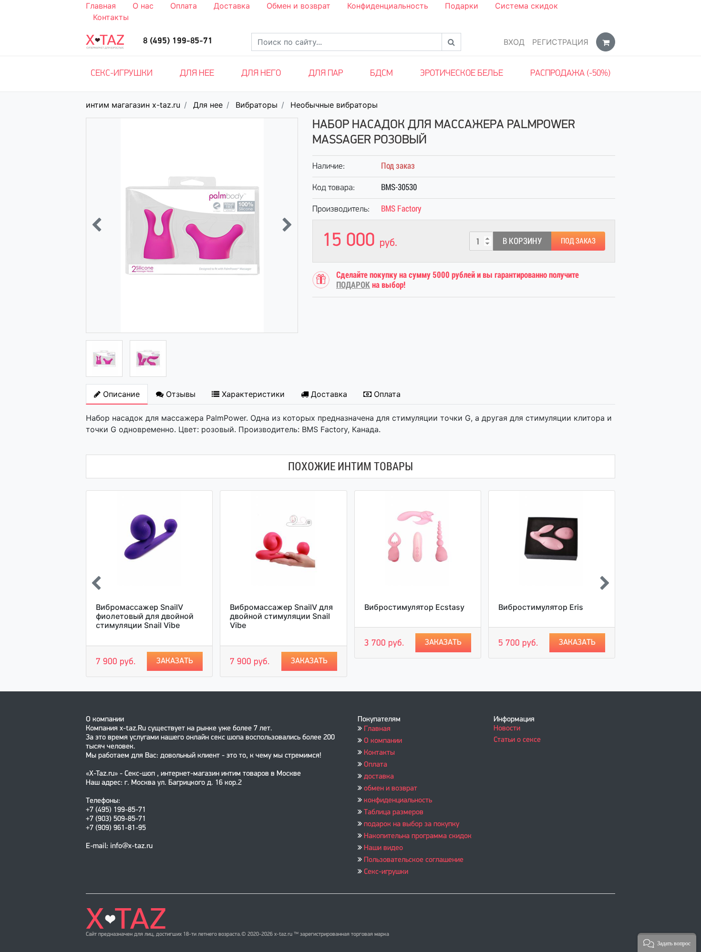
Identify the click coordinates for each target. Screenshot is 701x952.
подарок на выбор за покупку (411, 824)
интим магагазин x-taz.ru (133, 105)
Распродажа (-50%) (570, 73)
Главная (101, 5)
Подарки (461, 5)
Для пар (326, 73)
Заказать (174, 661)
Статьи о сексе (517, 740)
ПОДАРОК (353, 285)
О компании (383, 741)
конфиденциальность (398, 800)
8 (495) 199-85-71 (178, 41)
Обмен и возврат (298, 5)
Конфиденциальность (387, 5)
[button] (667, 942)
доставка (379, 776)
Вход (514, 42)
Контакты (111, 17)
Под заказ (578, 240)
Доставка (232, 5)
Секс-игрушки (122, 73)
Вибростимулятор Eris (540, 607)
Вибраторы (257, 105)
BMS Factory (401, 208)
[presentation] (96, 225)
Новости (507, 728)
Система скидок (526, 5)
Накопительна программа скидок (418, 836)
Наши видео (383, 848)
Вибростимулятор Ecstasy (414, 607)
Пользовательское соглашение (414, 860)
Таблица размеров (393, 812)
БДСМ (381, 73)
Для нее (197, 73)
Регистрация (560, 42)
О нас (143, 5)
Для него (261, 73)
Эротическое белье (461, 73)
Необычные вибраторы (334, 105)
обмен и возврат (390, 788)
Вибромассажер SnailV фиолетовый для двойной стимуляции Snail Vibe (145, 616)
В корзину (522, 241)
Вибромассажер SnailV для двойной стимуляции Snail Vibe (281, 616)
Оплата (183, 5)
